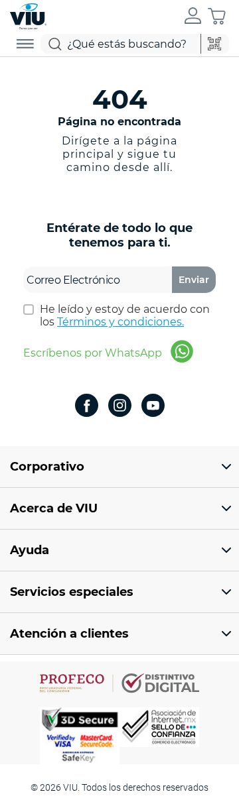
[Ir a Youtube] (153, 407)
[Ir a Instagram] (119, 407)
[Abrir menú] (25, 43)
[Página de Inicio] (28, 15)
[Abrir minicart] (216, 16)
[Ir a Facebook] (86, 407)
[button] (192, 16)
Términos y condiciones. (120, 322)
